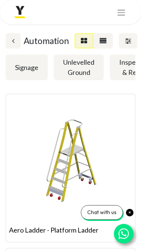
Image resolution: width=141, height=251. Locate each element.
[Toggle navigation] (121, 12)
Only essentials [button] (90, 239)
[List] (103, 41)
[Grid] (84, 41)
